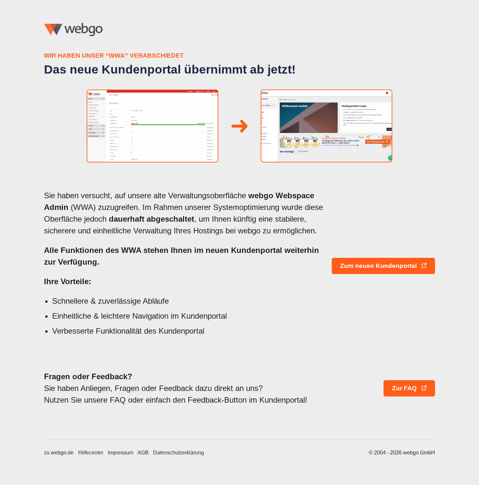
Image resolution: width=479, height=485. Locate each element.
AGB (143, 452)
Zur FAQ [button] (405, 388)
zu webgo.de (59, 452)
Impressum (120, 452)
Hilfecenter (90, 452)
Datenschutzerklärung (178, 452)
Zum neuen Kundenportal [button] (379, 265)
